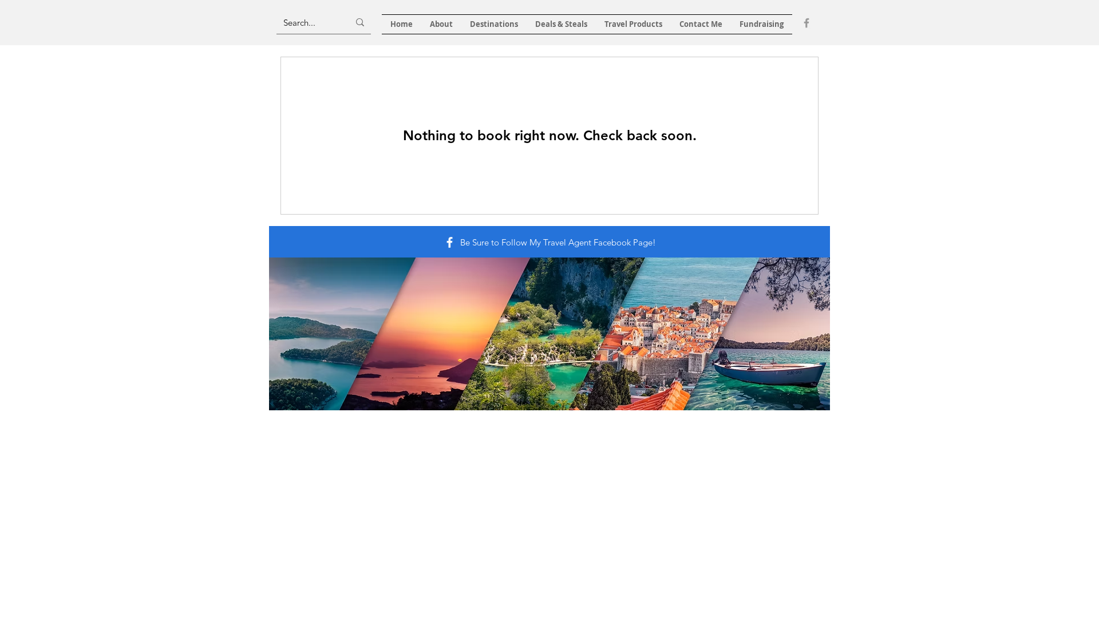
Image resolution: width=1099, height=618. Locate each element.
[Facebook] (806, 23)
